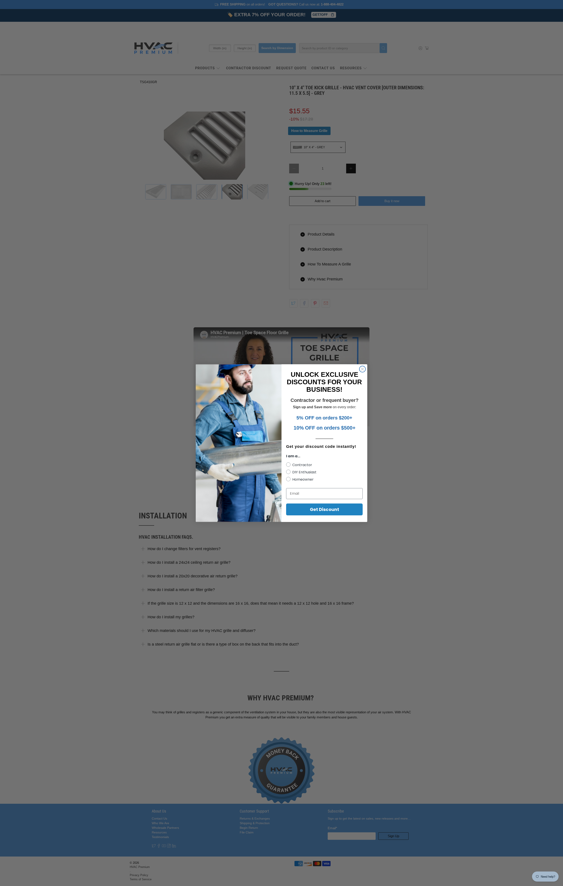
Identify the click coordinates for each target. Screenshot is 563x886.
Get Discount (324, 509)
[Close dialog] (362, 369)
